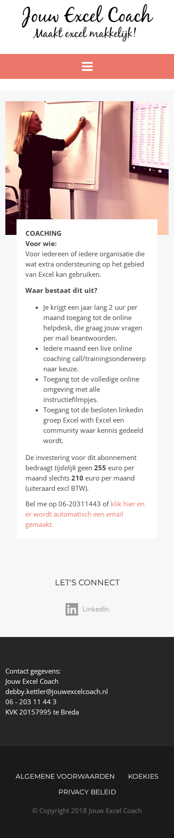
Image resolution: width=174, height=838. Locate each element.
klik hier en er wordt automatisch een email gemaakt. (85, 514)
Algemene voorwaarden (65, 776)
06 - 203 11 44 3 (31, 701)
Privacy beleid (87, 792)
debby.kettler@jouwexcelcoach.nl (56, 691)
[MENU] (87, 66)
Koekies (143, 776)
